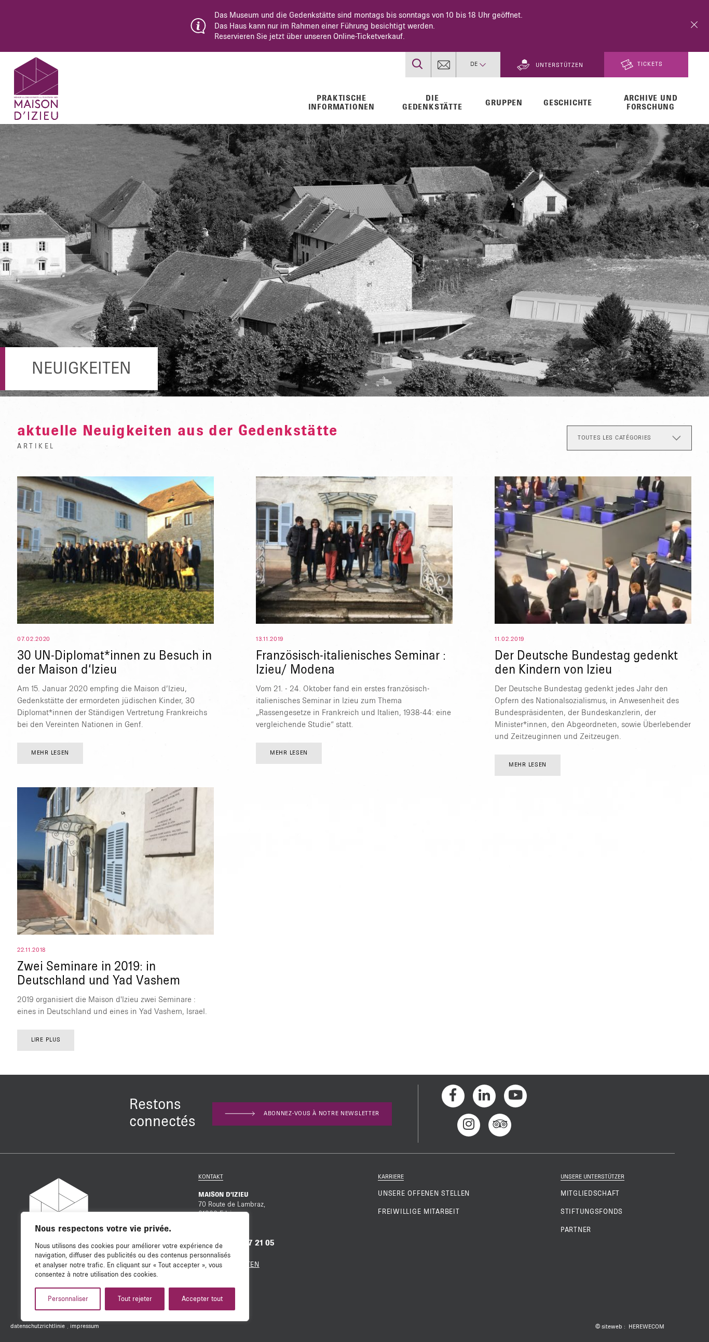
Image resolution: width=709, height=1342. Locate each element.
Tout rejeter (135, 1299)
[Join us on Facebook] (453, 1096)
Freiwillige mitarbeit (418, 1211)
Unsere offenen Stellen (424, 1193)
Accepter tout (202, 1299)
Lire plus (45, 1040)
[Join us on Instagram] (468, 1125)
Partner (576, 1230)
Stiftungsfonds (592, 1211)
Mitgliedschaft (590, 1193)
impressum (84, 1326)
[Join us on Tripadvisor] (499, 1125)
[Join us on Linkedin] (484, 1096)
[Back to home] (36, 87)
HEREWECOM (646, 1327)
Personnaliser (68, 1299)
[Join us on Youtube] (515, 1096)
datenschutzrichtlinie (37, 1326)
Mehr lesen (50, 753)
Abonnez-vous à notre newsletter (321, 1114)
